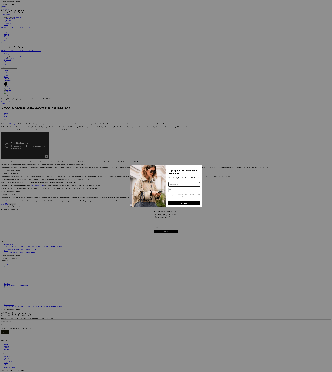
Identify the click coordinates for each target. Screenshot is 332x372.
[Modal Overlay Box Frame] (166, 186)
